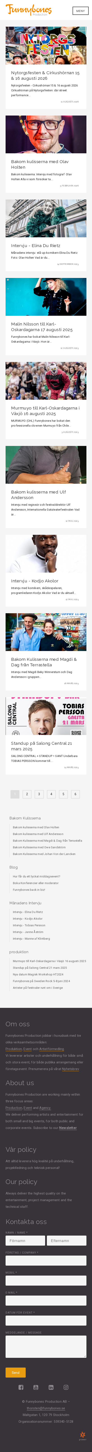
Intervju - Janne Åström (28, 932)
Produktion (14, 1049)
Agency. (45, 1108)
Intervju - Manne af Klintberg (31, 938)
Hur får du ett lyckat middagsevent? (36, 876)
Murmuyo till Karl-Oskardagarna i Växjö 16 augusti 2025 (49, 961)
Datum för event (20, 1312)
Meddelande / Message (24, 1332)
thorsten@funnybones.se (46, 1408)
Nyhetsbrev (70, 1069)
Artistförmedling (51, 1049)
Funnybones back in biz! (29, 889)
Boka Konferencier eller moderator (36, 883)
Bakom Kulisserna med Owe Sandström (39, 847)
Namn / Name (17, 1232)
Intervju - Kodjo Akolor (28, 918)
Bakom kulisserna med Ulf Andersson (38, 834)
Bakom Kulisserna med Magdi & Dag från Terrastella (47, 840)
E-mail (11, 1292)
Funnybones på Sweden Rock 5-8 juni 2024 (41, 981)
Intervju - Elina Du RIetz (28, 912)
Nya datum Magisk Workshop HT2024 (38, 974)
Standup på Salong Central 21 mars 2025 (40, 967)
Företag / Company (22, 1252)
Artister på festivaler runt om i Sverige (38, 987)
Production (14, 1108)
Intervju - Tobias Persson (29, 925)
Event (27, 1049)
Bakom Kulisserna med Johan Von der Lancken (44, 854)
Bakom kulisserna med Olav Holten (36, 827)
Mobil (11, 1272)
